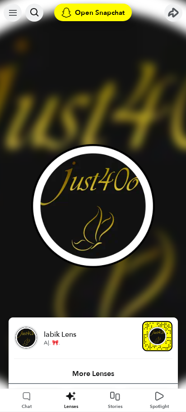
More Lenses (93, 374)
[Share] (173, 13)
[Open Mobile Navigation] (13, 13)
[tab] (93, 373)
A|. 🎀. (52, 342)
